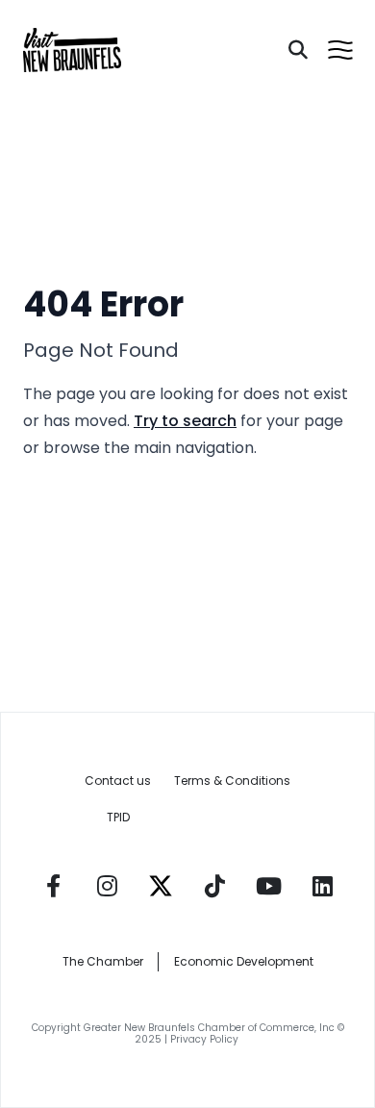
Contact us (118, 780)
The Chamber (102, 961)
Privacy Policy (205, 1039)
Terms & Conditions (232, 780)
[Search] (298, 50)
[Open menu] (340, 50)
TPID (118, 817)
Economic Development (243, 961)
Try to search (185, 421)
